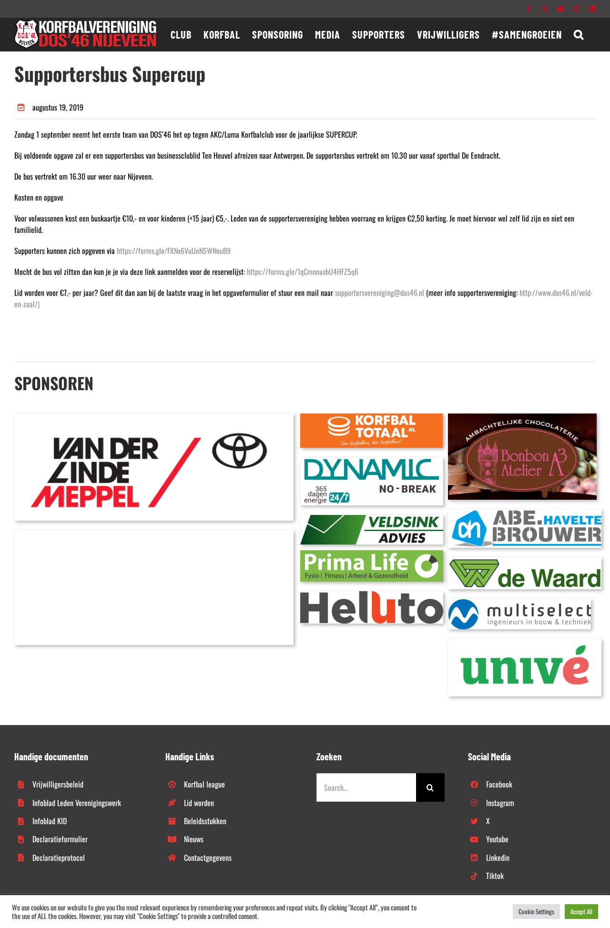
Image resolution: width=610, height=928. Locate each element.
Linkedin (497, 857)
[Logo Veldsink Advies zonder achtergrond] (371, 519)
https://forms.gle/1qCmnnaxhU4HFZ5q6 (302, 271)
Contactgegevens (208, 857)
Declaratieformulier (60, 839)
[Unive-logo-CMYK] (524, 642)
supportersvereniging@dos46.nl (379, 292)
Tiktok (495, 875)
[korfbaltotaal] (371, 417)
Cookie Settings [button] (536, 911)
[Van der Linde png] (154, 417)
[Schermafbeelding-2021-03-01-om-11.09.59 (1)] (524, 561)
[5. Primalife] (371, 554)
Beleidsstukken (205, 821)
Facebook (499, 784)
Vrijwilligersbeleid (57, 784)
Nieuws (193, 839)
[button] (579, 34)
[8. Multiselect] (519, 602)
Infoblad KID (49, 821)
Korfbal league (204, 784)
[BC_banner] (154, 534)
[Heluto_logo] (371, 595)
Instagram (500, 802)
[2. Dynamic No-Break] (371, 461)
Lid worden (199, 802)
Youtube (497, 839)
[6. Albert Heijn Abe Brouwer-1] (524, 513)
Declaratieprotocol (58, 857)
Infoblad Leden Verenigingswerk (76, 802)
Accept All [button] (581, 911)
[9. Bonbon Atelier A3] (522, 417)
